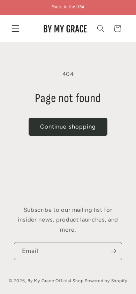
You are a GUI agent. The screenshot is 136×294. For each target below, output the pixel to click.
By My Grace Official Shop (55, 280)
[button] (15, 28)
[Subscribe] (113, 251)
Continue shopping (68, 126)
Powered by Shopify (106, 280)
